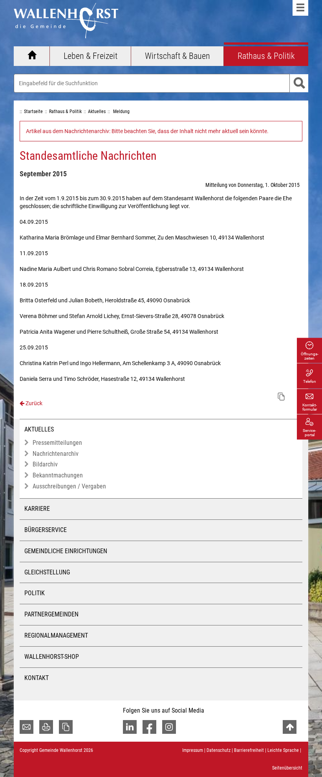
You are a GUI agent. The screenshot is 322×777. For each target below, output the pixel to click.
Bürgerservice (45, 530)
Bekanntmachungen (58, 475)
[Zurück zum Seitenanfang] (289, 727)
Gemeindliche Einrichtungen (65, 551)
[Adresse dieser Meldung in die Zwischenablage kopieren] (281, 396)
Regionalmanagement (56, 635)
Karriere (37, 508)
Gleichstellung (47, 572)
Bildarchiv (45, 464)
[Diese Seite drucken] (46, 727)
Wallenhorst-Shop (51, 656)
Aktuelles (39, 429)
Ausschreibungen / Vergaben (69, 486)
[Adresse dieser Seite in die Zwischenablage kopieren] (66, 727)
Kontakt (36, 678)
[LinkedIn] (130, 727)
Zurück (33, 403)
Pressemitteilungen (57, 442)
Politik (34, 593)
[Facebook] (149, 727)
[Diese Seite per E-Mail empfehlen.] (26, 727)
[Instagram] (169, 727)
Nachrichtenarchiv (56, 453)
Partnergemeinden (51, 614)
